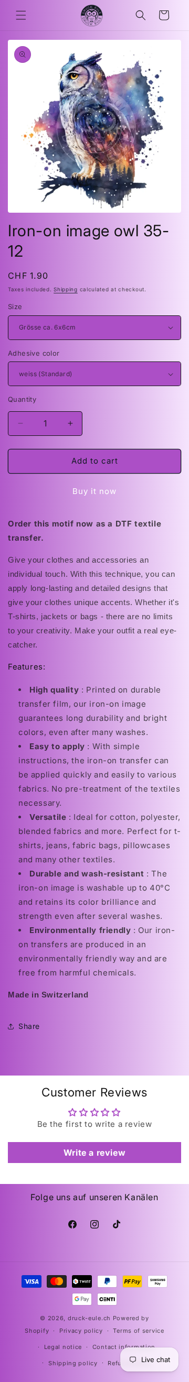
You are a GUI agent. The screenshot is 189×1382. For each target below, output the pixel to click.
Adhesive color (34, 353)
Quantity (22, 399)
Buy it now (94, 491)
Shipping (66, 289)
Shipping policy (73, 1363)
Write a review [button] (94, 1152)
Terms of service (138, 1330)
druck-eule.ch (89, 1318)
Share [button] (29, 1026)
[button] (21, 15)
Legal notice (63, 1347)
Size (15, 306)
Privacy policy (81, 1330)
